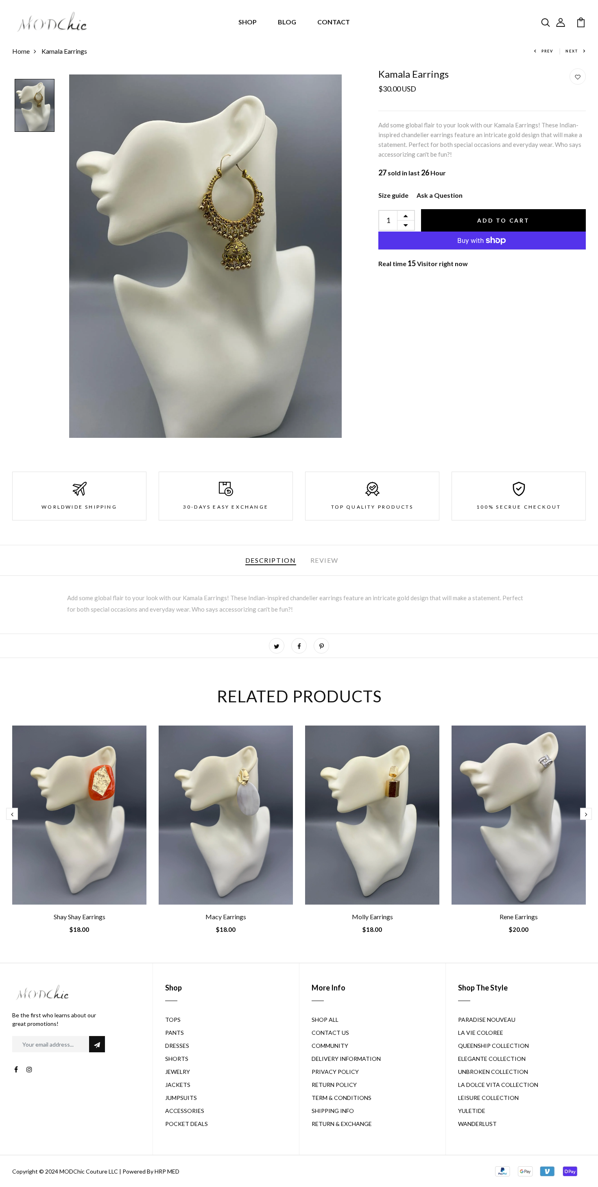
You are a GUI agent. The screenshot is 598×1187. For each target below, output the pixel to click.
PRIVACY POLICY (335, 1071)
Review (324, 560)
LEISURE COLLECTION (488, 1097)
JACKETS (177, 1084)
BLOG (287, 22)
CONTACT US (330, 1032)
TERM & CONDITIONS (341, 1097)
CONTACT (333, 22)
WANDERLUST (477, 1123)
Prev (547, 51)
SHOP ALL (325, 1019)
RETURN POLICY (334, 1084)
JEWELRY (177, 1071)
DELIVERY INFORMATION (346, 1058)
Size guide (393, 195)
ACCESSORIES (184, 1110)
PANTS (174, 1032)
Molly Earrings (372, 916)
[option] (34, 106)
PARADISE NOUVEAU (486, 1019)
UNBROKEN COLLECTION (493, 1071)
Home (21, 51)
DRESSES (177, 1045)
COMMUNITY (330, 1045)
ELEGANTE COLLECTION (492, 1058)
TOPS (173, 1019)
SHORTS (176, 1058)
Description (270, 560)
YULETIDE (471, 1110)
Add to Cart (503, 220)
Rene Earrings (519, 916)
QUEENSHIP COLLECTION (493, 1045)
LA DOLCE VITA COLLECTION (498, 1084)
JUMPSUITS (181, 1097)
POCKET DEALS (186, 1123)
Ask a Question (440, 195)
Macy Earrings (225, 916)
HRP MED (167, 1171)
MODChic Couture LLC (88, 1171)
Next (571, 51)
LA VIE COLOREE (480, 1032)
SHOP (247, 22)
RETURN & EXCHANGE (342, 1123)
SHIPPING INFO (333, 1110)
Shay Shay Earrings (79, 916)
